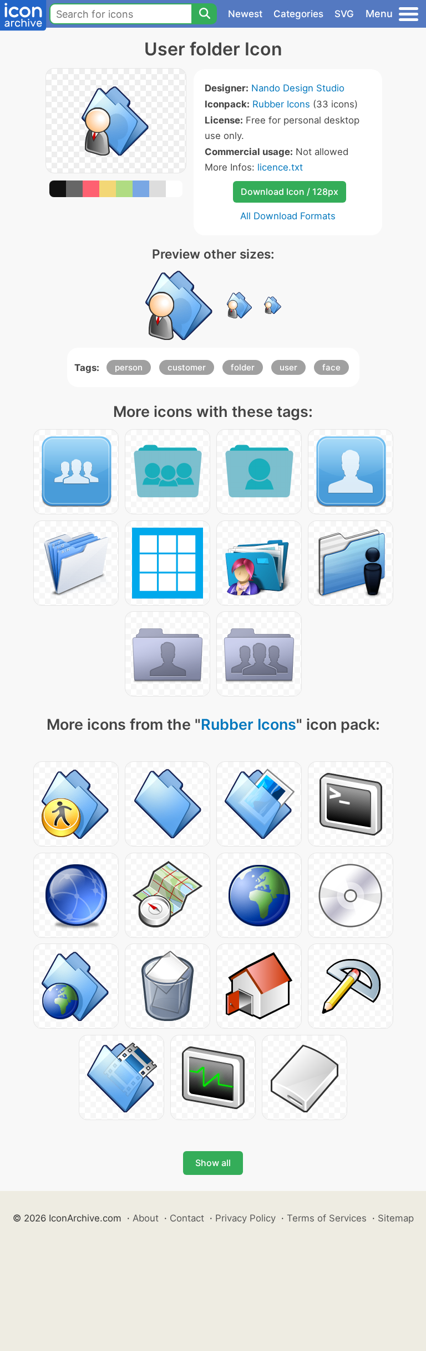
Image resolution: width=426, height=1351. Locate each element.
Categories (298, 13)
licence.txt (280, 167)
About (146, 1218)
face (331, 367)
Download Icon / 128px (289, 191)
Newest (245, 13)
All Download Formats (288, 215)
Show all (213, 1162)
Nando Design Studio (297, 88)
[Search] (204, 13)
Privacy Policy (245, 1218)
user (288, 367)
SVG (344, 13)
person (129, 367)
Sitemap (396, 1218)
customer (187, 367)
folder (243, 367)
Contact (187, 1218)
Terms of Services (327, 1218)
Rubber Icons (281, 104)
